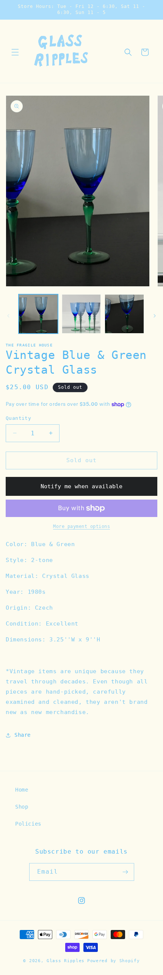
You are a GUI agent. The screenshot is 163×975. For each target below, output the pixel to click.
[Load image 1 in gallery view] (38, 314)
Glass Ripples (66, 960)
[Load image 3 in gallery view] (124, 314)
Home (21, 790)
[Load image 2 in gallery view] (81, 314)
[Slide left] (8, 315)
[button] (15, 52)
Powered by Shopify (113, 960)
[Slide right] (154, 315)
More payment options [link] (81, 526)
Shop (21, 807)
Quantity (18, 418)
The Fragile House (29, 345)
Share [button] (22, 735)
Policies (28, 824)
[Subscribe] (125, 872)
